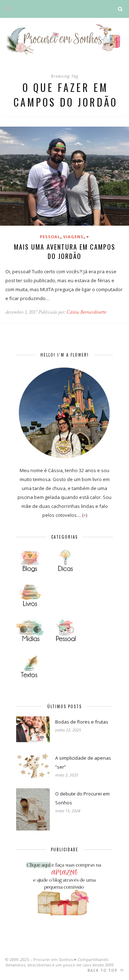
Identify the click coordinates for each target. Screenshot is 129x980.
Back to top (103, 970)
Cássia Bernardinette (86, 312)
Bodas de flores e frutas (81, 722)
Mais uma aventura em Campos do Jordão (64, 251)
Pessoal (50, 236)
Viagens (73, 236)
